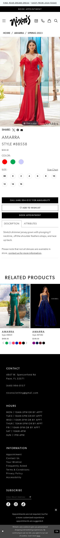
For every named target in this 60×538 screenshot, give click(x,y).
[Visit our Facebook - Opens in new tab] (8, 504)
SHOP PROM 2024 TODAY (44, 3)
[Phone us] (43, 21)
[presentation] (26, 306)
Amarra (19, 33)
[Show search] (56, 21)
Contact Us (13, 458)
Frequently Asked (16, 466)
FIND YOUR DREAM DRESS (16, 3)
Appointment (14, 455)
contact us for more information (25, 253)
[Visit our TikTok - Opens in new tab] (23, 504)
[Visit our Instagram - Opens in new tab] (16, 504)
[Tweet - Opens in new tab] (13, 130)
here (38, 536)
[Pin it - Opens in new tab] (18, 130)
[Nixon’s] (20, 21)
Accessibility (13, 477)
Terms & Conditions (17, 470)
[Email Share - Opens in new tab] (22, 130)
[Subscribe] (30, 497)
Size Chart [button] (52, 170)
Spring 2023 (35, 33)
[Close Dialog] (3, 531)
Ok (57, 531)
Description (11, 224)
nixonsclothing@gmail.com (22, 393)
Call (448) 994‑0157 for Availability (30, 200)
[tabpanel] (30, 82)
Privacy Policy (14, 473)
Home (6, 33)
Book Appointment (30, 215)
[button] (4, 21)
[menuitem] (4, 21)
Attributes (30, 224)
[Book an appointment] (36, 21)
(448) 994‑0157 (15, 386)
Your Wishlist (14, 462)
